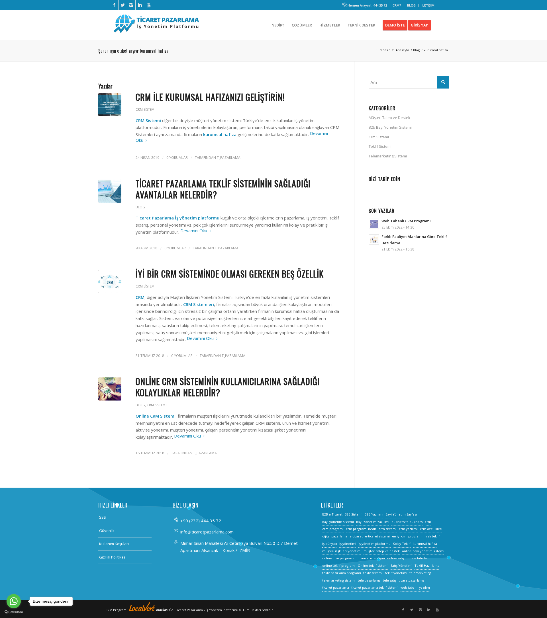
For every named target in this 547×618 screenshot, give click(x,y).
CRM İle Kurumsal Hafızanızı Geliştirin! (210, 97)
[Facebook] (114, 5)
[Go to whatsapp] (14, 601)
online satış (395, 558)
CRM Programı (116, 610)
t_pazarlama (228, 157)
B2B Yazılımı (374, 514)
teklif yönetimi (396, 573)
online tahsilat (417, 558)
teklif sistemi (373, 573)
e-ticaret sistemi (377, 536)
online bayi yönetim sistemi (423, 551)
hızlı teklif (432, 536)
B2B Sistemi (353, 514)
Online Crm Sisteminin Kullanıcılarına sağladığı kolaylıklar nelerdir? (228, 387)
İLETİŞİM (428, 5)
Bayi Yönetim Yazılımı (372, 522)
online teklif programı (339, 565)
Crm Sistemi (145, 109)
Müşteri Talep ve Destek (389, 117)
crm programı (333, 529)
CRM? (397, 5)
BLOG (411, 5)
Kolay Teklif (402, 543)
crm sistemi (388, 529)
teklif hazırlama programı (341, 573)
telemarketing (420, 573)
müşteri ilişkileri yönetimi (341, 551)
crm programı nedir (361, 529)
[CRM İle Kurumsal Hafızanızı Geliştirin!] (109, 104)
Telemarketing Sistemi (388, 156)
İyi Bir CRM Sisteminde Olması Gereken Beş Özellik (230, 273)
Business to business (407, 522)
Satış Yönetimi (401, 565)
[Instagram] (131, 5)
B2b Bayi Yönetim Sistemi (390, 127)
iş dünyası (329, 543)
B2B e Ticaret (332, 514)
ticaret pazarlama (335, 587)
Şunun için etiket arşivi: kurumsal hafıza (133, 50)
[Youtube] (148, 5)
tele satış (389, 580)
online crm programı (338, 558)
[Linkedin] (140, 5)
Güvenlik (107, 530)
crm (428, 522)
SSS (102, 517)
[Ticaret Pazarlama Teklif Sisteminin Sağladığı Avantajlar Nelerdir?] (109, 191)
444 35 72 (380, 5)
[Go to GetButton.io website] (14, 612)
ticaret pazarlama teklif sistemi (374, 587)
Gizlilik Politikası (112, 557)
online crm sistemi (370, 558)
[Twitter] (123, 5)
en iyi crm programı (407, 536)
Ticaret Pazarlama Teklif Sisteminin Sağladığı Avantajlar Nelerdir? (223, 189)
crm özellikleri (431, 529)
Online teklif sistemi (373, 565)
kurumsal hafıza (425, 543)
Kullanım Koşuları (114, 543)
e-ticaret (356, 536)
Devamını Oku (193, 230)
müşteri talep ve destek (382, 551)
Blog (416, 50)
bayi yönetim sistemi (338, 522)
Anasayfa (402, 50)
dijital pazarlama (334, 536)
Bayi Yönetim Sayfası (401, 514)
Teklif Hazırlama (427, 565)
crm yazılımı (408, 529)
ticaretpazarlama (411, 580)
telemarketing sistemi (339, 580)
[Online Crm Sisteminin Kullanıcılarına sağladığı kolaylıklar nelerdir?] (109, 389)
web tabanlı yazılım (415, 587)
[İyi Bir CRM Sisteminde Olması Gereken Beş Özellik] (109, 281)
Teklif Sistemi (380, 146)
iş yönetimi (347, 543)
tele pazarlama (369, 580)
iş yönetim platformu (374, 543)
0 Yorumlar (177, 157)
